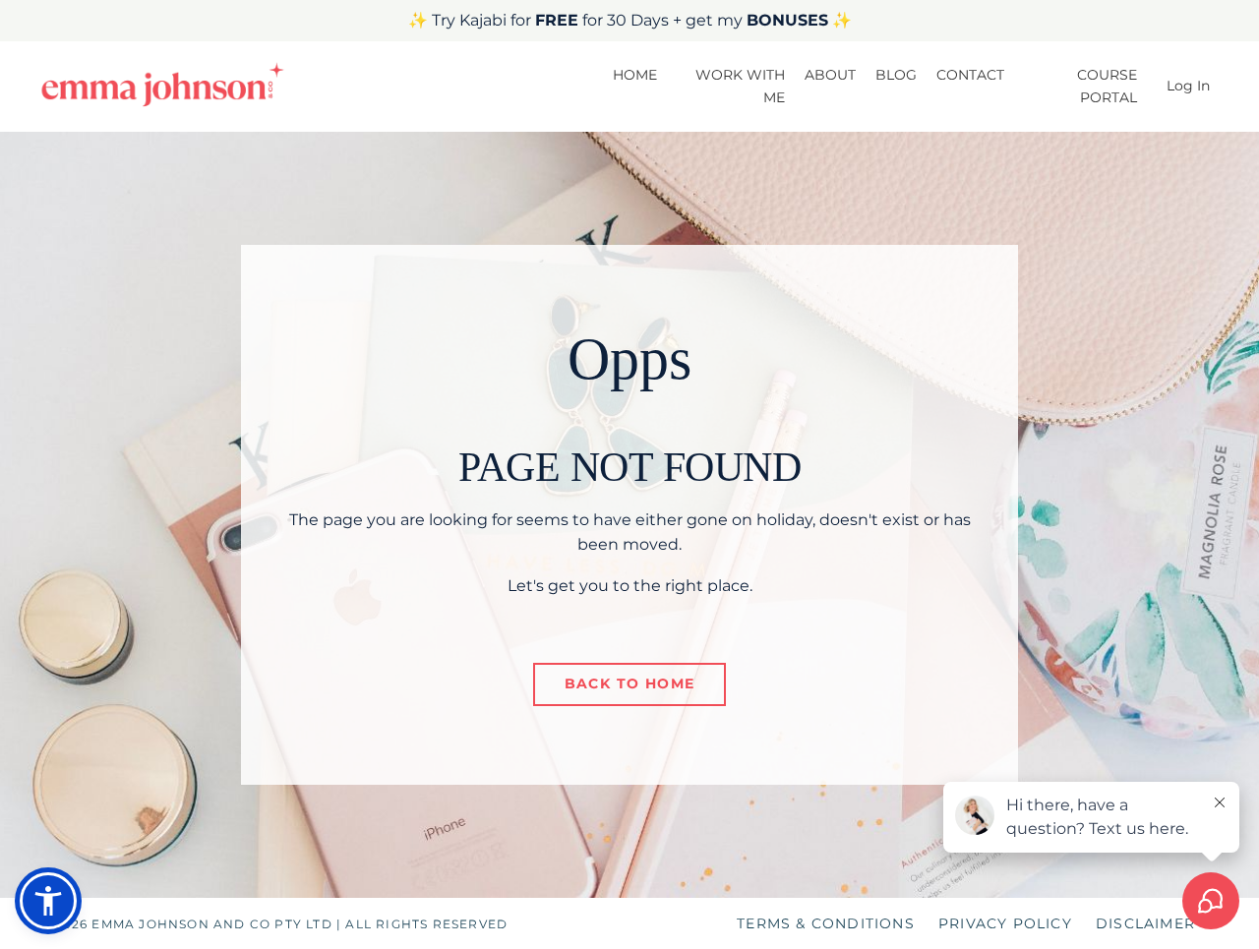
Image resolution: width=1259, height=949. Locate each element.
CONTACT (970, 75)
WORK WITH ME (740, 85)
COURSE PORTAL (1107, 85)
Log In (1188, 85)
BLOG (896, 75)
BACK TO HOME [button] (630, 683)
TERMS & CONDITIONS (826, 923)
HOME (635, 75)
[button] (48, 900)
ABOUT (830, 75)
